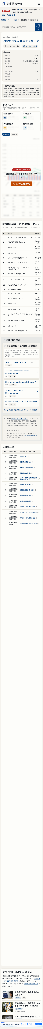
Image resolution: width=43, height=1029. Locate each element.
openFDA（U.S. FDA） (19, 418)
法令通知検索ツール (31, 983)
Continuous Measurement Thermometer (17, 372)
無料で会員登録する (23, 184)
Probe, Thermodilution (15, 362)
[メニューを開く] (39, 3)
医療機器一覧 (5, 20)
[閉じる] (41, 1021)
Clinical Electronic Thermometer (14, 391)
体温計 (15, 20)
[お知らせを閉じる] (39, 9)
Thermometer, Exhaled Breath (19, 381)
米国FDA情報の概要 (29, 435)
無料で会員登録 (7, 15)
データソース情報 (31, 46)
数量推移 (6, 134)
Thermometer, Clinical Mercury (20, 401)
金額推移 (14, 134)
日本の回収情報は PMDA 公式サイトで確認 (19, 410)
